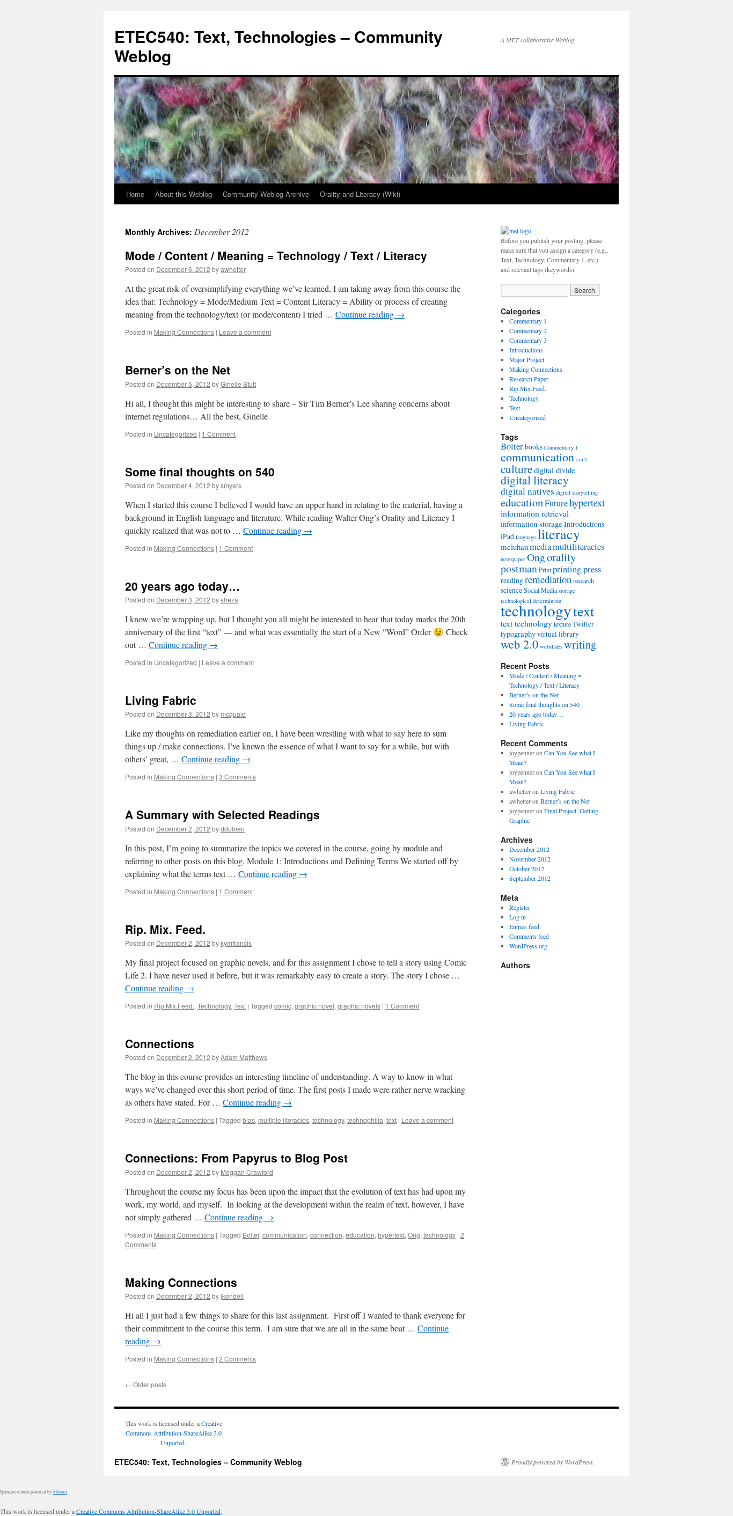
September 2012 (530, 878)
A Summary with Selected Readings (222, 814)
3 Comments (237, 776)
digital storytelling (577, 492)
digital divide (554, 470)
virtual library (558, 634)
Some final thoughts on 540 (200, 471)
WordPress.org (528, 945)
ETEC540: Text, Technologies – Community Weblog (278, 46)
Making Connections (184, 331)
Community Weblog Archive (266, 194)
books (534, 447)
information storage (531, 523)
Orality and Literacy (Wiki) (360, 194)
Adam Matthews (244, 1057)
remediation (548, 579)
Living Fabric (160, 700)
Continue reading (370, 314)
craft (581, 459)
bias (249, 1119)
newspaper (513, 559)
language (526, 537)
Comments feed (529, 936)
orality (561, 556)
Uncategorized (175, 433)
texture (562, 624)
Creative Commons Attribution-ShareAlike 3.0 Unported (174, 1433)
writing (580, 644)
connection (326, 1234)
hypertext (391, 1234)
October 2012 (526, 868)
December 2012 (529, 849)
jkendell (232, 1295)
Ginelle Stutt (238, 383)
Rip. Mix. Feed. (165, 929)
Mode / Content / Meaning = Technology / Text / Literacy (276, 255)
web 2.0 (519, 644)
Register (519, 907)
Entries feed (524, 926)
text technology (526, 623)
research (583, 580)
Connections (159, 1043)
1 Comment (219, 433)
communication (284, 1234)
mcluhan (514, 546)
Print (545, 569)
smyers (231, 485)
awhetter (233, 269)
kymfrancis (236, 942)
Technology (214, 1005)
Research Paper (528, 378)
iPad (507, 536)
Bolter (251, 1234)
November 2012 (530, 859)
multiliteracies (578, 547)
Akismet (60, 1492)
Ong (414, 1234)
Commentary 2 (528, 330)
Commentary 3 (528, 340)
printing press (577, 569)
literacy (559, 533)
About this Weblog (183, 194)
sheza (229, 599)
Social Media (540, 590)
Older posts (145, 1384)
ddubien (233, 828)
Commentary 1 (528, 321)
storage (567, 590)
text (391, 1119)
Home (135, 194)
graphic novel (314, 1005)
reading (512, 580)
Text (240, 1005)
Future (556, 503)
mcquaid (233, 713)
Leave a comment (245, 331)
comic (282, 1005)
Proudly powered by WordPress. (553, 1462)
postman (519, 568)
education (360, 1234)
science (511, 590)
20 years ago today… (182, 586)
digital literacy (535, 480)
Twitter (583, 624)
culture (516, 468)
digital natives (527, 491)
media (540, 547)
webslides (551, 646)
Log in (517, 916)
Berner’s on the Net (177, 370)
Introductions (526, 349)
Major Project (526, 359)
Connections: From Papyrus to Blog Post (236, 1158)
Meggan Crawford (247, 1171)
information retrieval (535, 513)
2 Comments (237, 1358)
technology (328, 1119)
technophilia (365, 1119)
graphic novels (359, 1005)
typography (518, 633)
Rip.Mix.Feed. (174, 1005)
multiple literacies (283, 1119)
